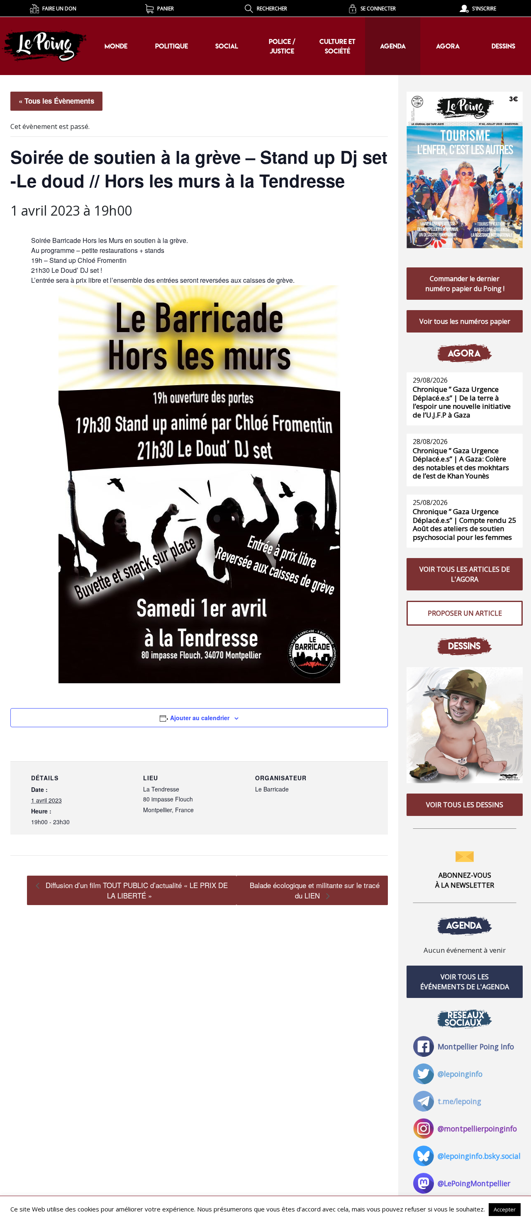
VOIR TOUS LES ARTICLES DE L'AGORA (464, 574)
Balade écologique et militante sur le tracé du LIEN (315, 890)
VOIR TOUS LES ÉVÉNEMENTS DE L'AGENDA (464, 981)
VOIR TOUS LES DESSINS (464, 804)
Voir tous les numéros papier (464, 321)
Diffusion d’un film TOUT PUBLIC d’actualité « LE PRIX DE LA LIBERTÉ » (136, 890)
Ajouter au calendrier (199, 718)
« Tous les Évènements (56, 101)
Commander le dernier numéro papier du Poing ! (464, 283)
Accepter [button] (505, 1209)
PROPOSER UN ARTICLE (465, 613)
